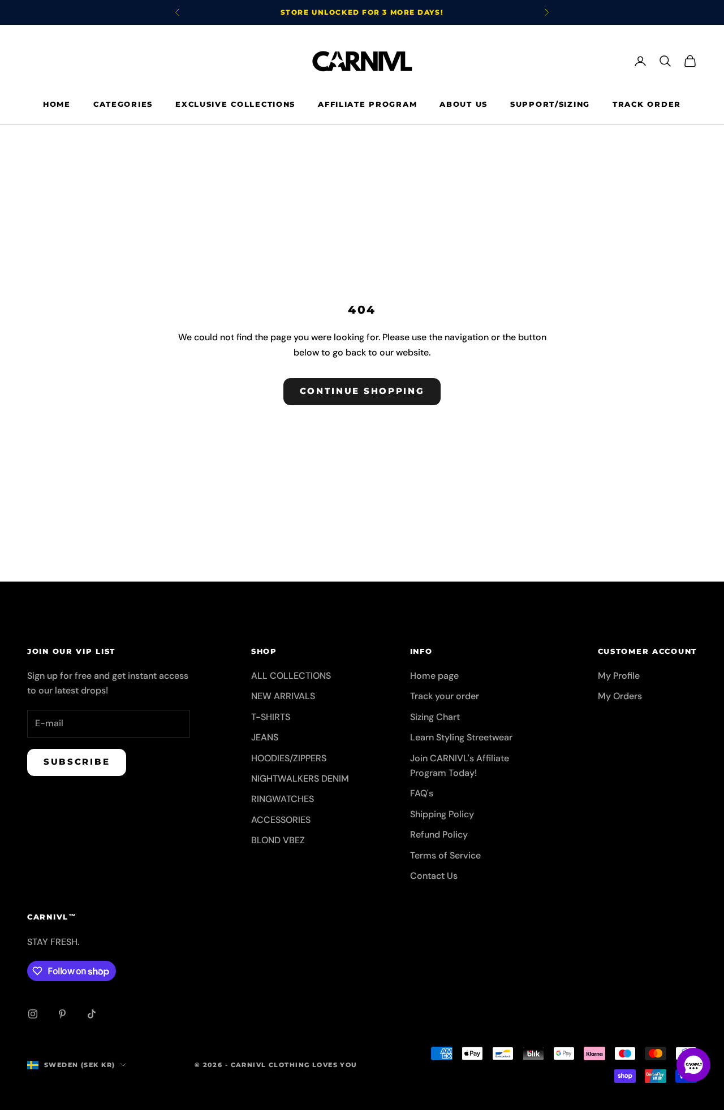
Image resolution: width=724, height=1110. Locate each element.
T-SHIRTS (270, 717)
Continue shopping (362, 390)
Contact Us (434, 876)
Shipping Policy (442, 814)
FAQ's (421, 793)
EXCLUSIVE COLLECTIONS (235, 104)
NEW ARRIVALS (283, 696)
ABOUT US (463, 104)
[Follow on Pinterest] (62, 1014)
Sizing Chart (435, 717)
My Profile (619, 676)
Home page (434, 676)
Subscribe (77, 761)
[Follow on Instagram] (32, 1014)
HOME (57, 104)
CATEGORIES (123, 104)
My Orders (620, 696)
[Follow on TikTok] (91, 1014)
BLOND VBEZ (278, 840)
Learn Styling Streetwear (461, 737)
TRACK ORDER (647, 104)
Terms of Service (445, 855)
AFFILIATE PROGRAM (367, 104)
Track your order (444, 696)
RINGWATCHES (282, 799)
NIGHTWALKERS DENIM (300, 778)
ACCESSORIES (281, 820)
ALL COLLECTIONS (291, 676)
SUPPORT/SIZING (550, 104)
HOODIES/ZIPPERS (288, 758)
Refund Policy (439, 834)
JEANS (264, 737)
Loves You (334, 1065)
